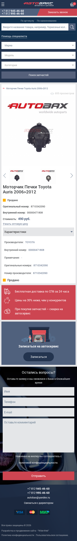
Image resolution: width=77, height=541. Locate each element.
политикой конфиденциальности (38, 462)
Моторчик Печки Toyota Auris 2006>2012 (27, 88)
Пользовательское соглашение (52, 535)
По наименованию (47, 20)
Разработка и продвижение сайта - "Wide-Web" (25, 530)
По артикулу (27, 20)
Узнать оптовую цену (15, 224)
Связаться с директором (38, 503)
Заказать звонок (58, 12)
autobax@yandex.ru (38, 497)
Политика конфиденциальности (17, 535)
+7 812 (13, 11)
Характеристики (15, 232)
